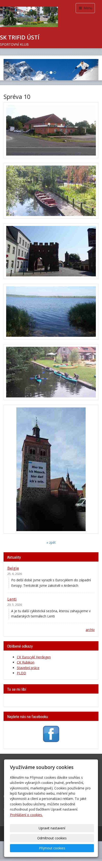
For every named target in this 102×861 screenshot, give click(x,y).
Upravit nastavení (52, 828)
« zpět (51, 542)
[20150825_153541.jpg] (51, 372)
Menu (87, 8)
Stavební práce (28, 667)
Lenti (12, 599)
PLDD (21, 673)
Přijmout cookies (52, 848)
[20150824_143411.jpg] (51, 311)
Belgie (13, 568)
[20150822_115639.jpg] (51, 191)
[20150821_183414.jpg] (51, 130)
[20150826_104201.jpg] (51, 469)
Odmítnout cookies (52, 838)
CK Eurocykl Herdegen (34, 657)
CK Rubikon (25, 662)
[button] (11, 69)
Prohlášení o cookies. (26, 814)
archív (90, 629)
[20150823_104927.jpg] (51, 251)
